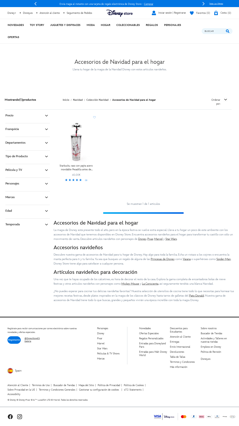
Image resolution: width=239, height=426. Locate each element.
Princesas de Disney (163, 259)
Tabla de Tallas (177, 356)
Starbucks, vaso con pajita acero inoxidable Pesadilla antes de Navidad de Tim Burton (76, 167)
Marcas (10, 197)
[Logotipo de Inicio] (119, 13)
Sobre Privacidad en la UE (21, 389)
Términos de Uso (41, 385)
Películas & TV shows (108, 353)
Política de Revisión (211, 351)
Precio (9, 115)
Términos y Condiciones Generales (57, 389)
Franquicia (12, 129)
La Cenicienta (150, 284)
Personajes (12, 183)
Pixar (150, 239)
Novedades (145, 328)
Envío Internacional (180, 346)
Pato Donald (196, 295)
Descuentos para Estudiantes (178, 330)
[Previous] (35, 4)
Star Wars (171, 239)
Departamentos (15, 143)
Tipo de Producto (16, 156)
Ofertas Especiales (149, 333)
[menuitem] (16, 25)
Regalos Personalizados (151, 338)
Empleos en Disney (211, 346)
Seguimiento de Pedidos (79, 13)
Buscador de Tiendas (211, 333)
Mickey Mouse (130, 284)
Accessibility (13, 394)
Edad (8, 211)
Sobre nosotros (209, 328)
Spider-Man (223, 259)
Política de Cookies (134, 385)
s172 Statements (133, 389)
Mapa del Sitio (86, 385)
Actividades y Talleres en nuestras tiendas (214, 340)
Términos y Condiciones (182, 362)
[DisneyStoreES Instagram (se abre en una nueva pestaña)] (19, 416)
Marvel (158, 239)
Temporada (12, 224)
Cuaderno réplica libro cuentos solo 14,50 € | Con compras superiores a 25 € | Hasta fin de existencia (123, 4)
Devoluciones (177, 351)
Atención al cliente (50, 13)
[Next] (203, 4)
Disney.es (28, 13)
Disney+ (11, 13)
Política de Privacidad (109, 385)
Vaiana (187, 259)
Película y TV (13, 170)
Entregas (174, 341)
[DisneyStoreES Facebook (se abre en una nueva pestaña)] (10, 416)
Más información (178, 367)
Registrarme (14, 340)
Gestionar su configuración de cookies (99, 389)
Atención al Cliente (180, 336)
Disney (142, 239)
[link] (76, 180)
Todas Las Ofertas (216, 4)
